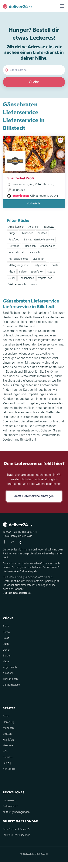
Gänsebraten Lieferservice (38, 239)
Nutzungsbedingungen (16, 812)
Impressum (9, 800)
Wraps (34, 284)
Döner (6, 649)
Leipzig (7, 763)
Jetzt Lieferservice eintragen (34, 496)
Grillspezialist (47, 245)
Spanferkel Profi (20, 178)
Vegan (6, 661)
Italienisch (34, 252)
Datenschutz (10, 806)
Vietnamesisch (17, 284)
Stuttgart (8, 733)
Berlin (6, 716)
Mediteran (38, 258)
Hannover (8, 745)
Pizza (11, 271)
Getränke (13, 245)
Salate (22, 271)
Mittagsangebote (18, 265)
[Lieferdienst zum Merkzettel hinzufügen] (60, 140)
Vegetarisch (45, 277)
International (16, 252)
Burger (12, 233)
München (8, 727)
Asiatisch (34, 226)
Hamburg (8, 722)
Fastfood (13, 239)
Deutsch (42, 233)
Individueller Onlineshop (16, 835)
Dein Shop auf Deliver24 (16, 829)
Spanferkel (37, 271)
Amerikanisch (16, 226)
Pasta (55, 265)
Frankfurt (8, 739)
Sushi (11, 277)
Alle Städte (9, 768)
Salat (6, 637)
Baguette (48, 226)
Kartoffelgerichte (18, 258)
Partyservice (40, 265)
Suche (34, 82)
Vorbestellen (34, 203)
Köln (5, 751)
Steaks (51, 271)
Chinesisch (27, 233)
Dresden (7, 757)
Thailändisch (26, 277)
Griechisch (29, 245)
